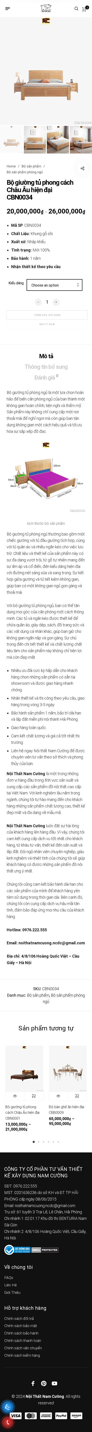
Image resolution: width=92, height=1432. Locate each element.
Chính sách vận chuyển (23, 1348)
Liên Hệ (10, 1285)
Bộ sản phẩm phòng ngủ (25, 172)
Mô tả (46, 356)
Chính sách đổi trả (19, 1318)
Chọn (33, 1096)
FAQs (8, 1277)
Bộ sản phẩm (31, 166)
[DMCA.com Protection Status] (45, 1249)
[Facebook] (33, 1383)
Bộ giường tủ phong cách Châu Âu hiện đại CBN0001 (22, 1113)
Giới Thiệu (12, 1292)
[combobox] (54, 285)
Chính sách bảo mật (20, 1325)
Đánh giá (46, 377)
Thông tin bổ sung (46, 366)
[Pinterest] (43, 1383)
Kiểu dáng (16, 283)
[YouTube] (54, 1383)
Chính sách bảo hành (21, 1333)
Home (11, 166)
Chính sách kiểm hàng (22, 1355)
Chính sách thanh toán (22, 1340)
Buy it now (47, 324)
